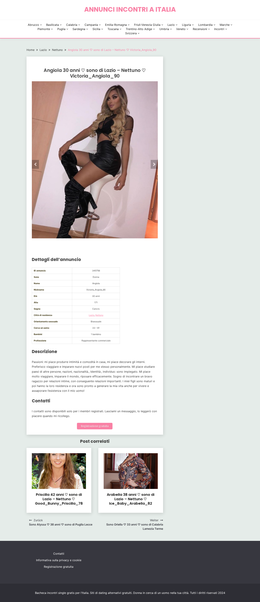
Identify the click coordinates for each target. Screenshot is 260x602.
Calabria (71, 25)
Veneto (181, 29)
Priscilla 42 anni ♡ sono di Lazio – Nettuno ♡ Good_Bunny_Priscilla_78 (59, 499)
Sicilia (96, 29)
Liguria (186, 25)
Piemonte (43, 29)
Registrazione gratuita (95, 426)
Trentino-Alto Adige (139, 29)
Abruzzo (33, 25)
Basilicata (52, 25)
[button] (35, 164)
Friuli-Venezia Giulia (147, 25)
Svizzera (131, 33)
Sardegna (79, 29)
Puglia (61, 29)
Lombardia (205, 25)
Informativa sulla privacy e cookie (58, 560)
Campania (91, 25)
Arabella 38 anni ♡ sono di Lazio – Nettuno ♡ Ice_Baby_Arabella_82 (130, 499)
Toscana (113, 29)
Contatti (58, 553)
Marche (225, 25)
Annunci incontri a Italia (130, 9)
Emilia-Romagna (116, 25)
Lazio (171, 25)
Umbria (164, 29)
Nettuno (99, 315)
